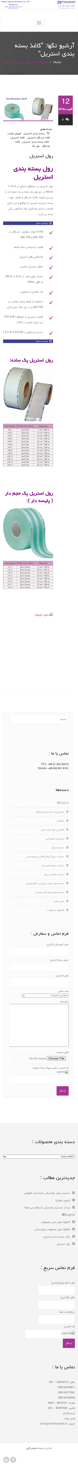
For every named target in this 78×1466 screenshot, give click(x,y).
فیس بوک (69, 1418)
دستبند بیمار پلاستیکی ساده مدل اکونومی (47, 1193)
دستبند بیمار (57, 847)
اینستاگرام (69, 1413)
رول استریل (41, 156)
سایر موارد (58, 901)
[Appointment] (39, 15)
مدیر (42, 129)
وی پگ (35, 146)
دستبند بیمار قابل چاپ (53, 865)
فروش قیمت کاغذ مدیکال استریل (28, 135)
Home (57, 62)
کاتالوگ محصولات (55, 910)
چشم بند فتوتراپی (55, 839)
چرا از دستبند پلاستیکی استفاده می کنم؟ (47, 1207)
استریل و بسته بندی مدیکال (50, 812)
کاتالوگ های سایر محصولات (55, 1222)
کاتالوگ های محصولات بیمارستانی (52, 1229)
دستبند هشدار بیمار (54, 874)
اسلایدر (60, 821)
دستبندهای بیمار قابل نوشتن (49, 892)
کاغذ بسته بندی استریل (35, 142)
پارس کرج (31, 1448)
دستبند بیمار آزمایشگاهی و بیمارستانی (45, 856)
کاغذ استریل (18, 137)
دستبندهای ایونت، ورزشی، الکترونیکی (45, 883)
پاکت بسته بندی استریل (56, 1236)
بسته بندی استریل (34, 133)
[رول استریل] (28, 108)
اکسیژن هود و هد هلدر (52, 830)
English (64, 803)
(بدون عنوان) (63, 1200)
